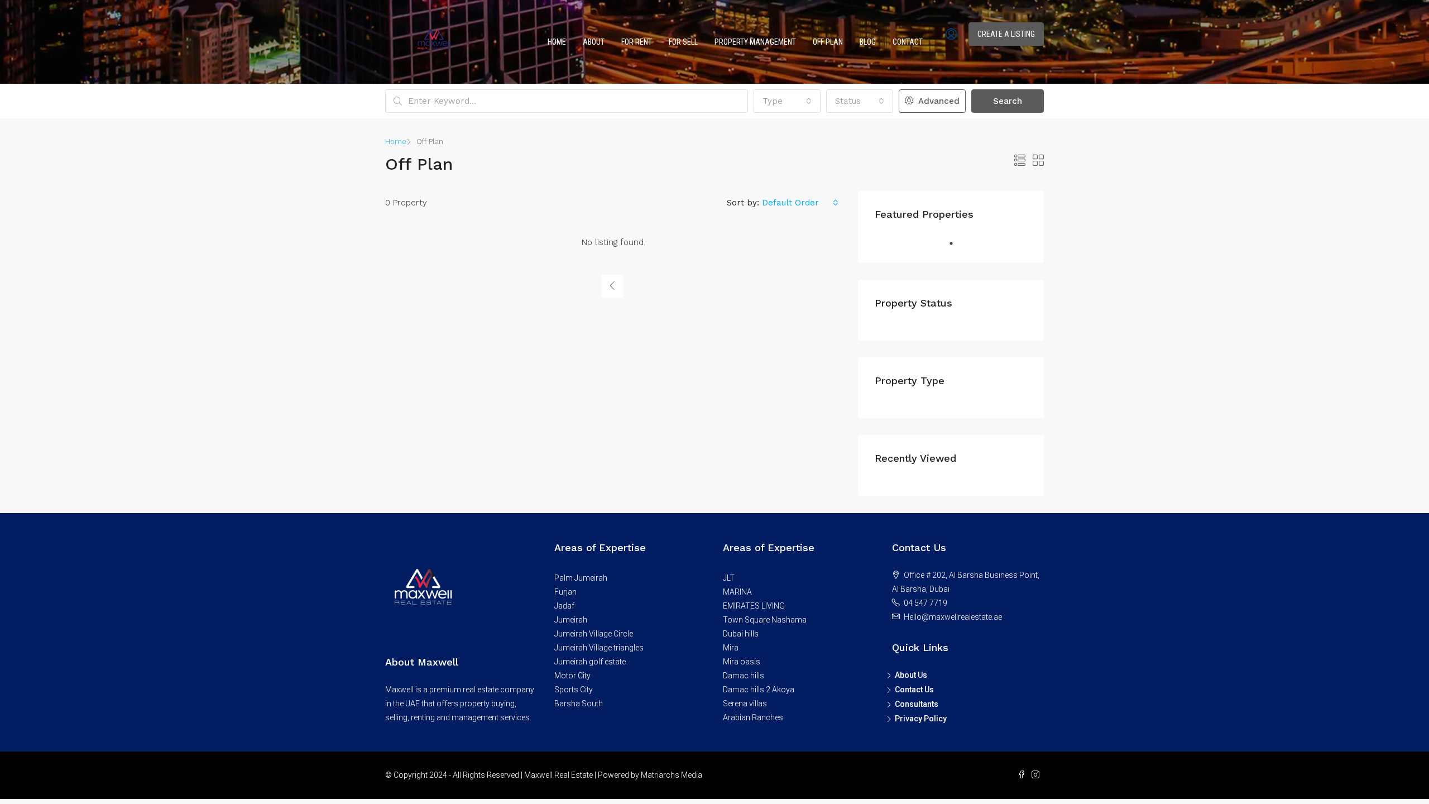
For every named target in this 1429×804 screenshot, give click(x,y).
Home (557, 41)
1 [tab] (951, 243)
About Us (911, 675)
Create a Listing (1006, 34)
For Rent (636, 41)
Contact (908, 41)
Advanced (937, 101)
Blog (868, 41)
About (594, 41)
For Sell (683, 41)
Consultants (916, 704)
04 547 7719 (925, 603)
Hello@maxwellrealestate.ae (953, 616)
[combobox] (787, 101)
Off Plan (828, 41)
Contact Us (914, 689)
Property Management (755, 41)
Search (1007, 101)
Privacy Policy (921, 718)
